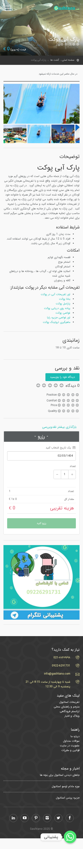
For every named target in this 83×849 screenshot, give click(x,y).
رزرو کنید (41, 523)
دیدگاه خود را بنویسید (62, 377)
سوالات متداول (71, 741)
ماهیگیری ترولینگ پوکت (56, 322)
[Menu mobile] (8, 9)
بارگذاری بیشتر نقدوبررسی (59, 426)
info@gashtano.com (57, 674)
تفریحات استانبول (69, 702)
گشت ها (54, 60)
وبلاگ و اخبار (72, 716)
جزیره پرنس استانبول (68, 798)
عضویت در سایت (70, 745)
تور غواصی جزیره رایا (58, 317)
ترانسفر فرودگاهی (70, 711)
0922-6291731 (61, 665)
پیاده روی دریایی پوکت (57, 308)
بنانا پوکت (64, 299)
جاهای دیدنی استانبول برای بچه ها (60, 775)
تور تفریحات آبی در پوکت (55, 294)
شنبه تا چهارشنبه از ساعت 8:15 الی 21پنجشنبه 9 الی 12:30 (48, 684)
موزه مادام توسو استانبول (66, 786)
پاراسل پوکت (63, 303)
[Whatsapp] (70, 837)
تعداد (73, 466)
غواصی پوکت (63, 313)
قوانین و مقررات (70, 750)
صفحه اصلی (68, 60)
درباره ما (75, 736)
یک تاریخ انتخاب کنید (59, 447)
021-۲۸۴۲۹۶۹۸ (61, 657)
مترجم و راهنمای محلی (67, 706)
